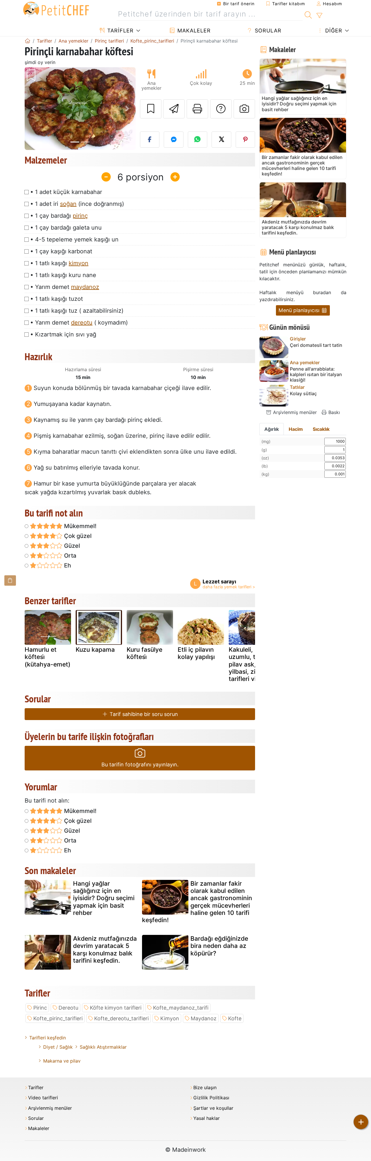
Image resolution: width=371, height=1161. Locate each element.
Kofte (234, 1018)
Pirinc (40, 1008)
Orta (69, 555)
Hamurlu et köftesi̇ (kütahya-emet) (47, 657)
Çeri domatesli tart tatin (316, 345)
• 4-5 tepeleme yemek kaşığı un (74, 239)
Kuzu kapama (95, 649)
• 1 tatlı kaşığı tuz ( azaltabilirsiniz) (76, 310)
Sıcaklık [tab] (321, 429)
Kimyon (169, 1018)
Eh (67, 565)
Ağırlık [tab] (271, 429)
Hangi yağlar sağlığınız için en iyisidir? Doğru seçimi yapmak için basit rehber (103, 898)
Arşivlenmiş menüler (294, 412)
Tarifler (120, 31)
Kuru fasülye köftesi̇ (144, 653)
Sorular (267, 31)
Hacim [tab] (296, 429)
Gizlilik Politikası (211, 1097)
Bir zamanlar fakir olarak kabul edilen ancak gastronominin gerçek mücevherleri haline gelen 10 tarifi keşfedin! (197, 902)
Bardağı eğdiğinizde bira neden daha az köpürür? (219, 946)
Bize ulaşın (205, 1087)
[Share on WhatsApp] (198, 139)
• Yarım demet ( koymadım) (79, 322)
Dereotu (68, 1008)
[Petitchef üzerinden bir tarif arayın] (308, 14)
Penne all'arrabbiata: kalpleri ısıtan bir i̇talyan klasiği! (316, 374)
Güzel (71, 545)
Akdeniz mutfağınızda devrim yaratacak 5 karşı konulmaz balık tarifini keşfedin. (105, 949)
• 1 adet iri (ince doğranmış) (77, 203)
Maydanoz (204, 1018)
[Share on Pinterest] (245, 139)
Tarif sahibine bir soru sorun (143, 714)
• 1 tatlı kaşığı (59, 263)
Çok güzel (77, 535)
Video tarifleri (43, 1097)
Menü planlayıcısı (300, 310)
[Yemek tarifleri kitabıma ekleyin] (150, 108)
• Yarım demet (64, 286)
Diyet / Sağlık (58, 1047)
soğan (68, 203)
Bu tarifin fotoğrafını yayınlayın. (140, 764)
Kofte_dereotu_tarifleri (121, 1018)
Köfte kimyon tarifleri (115, 1008)
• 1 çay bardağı (59, 215)
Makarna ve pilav (62, 1061)
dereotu (81, 322)
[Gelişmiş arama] (319, 16)
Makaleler (193, 31)
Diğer (332, 31)
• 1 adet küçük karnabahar (66, 191)
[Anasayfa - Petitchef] (27, 41)
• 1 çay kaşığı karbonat (61, 251)
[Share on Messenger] (173, 139)
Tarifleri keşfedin (47, 1038)
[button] (33, 108)
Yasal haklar (206, 1118)
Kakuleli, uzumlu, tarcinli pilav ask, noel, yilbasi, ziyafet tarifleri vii (251, 664)
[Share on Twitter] (221, 139)
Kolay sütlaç (303, 393)
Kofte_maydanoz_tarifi (180, 1008)
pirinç (80, 215)
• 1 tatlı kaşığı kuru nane (63, 275)
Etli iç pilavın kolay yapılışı (196, 653)
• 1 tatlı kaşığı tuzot (56, 298)
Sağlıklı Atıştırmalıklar (103, 1047)
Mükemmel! (80, 526)
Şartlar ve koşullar (213, 1108)
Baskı (333, 412)
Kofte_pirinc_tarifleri (58, 1018)
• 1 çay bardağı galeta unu (66, 227)
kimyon (78, 263)
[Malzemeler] (10, 580)
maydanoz (85, 286)
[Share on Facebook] (150, 139)
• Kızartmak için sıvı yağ (63, 334)
